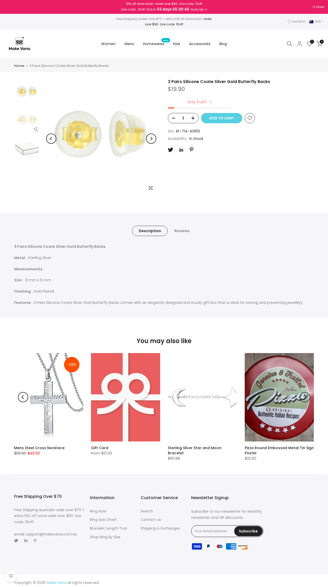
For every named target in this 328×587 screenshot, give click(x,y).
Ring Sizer (98, 511)
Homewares (155, 43)
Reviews (181, 230)
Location (298, 21)
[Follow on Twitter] (170, 149)
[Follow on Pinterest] (191, 149)
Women (108, 43)
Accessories (199, 43)
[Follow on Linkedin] (181, 150)
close (10, 6)
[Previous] (51, 138)
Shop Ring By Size (105, 537)
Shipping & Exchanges (160, 528)
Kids (176, 43)
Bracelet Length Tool (108, 528)
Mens (129, 43)
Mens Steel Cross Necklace (39, 447)
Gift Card (99, 447)
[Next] (151, 138)
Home (19, 65)
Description (150, 230)
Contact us (151, 519)
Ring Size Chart (103, 519)
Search (147, 511)
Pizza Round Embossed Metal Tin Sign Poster (279, 450)
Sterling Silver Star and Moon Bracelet (194, 450)
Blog (223, 43)
